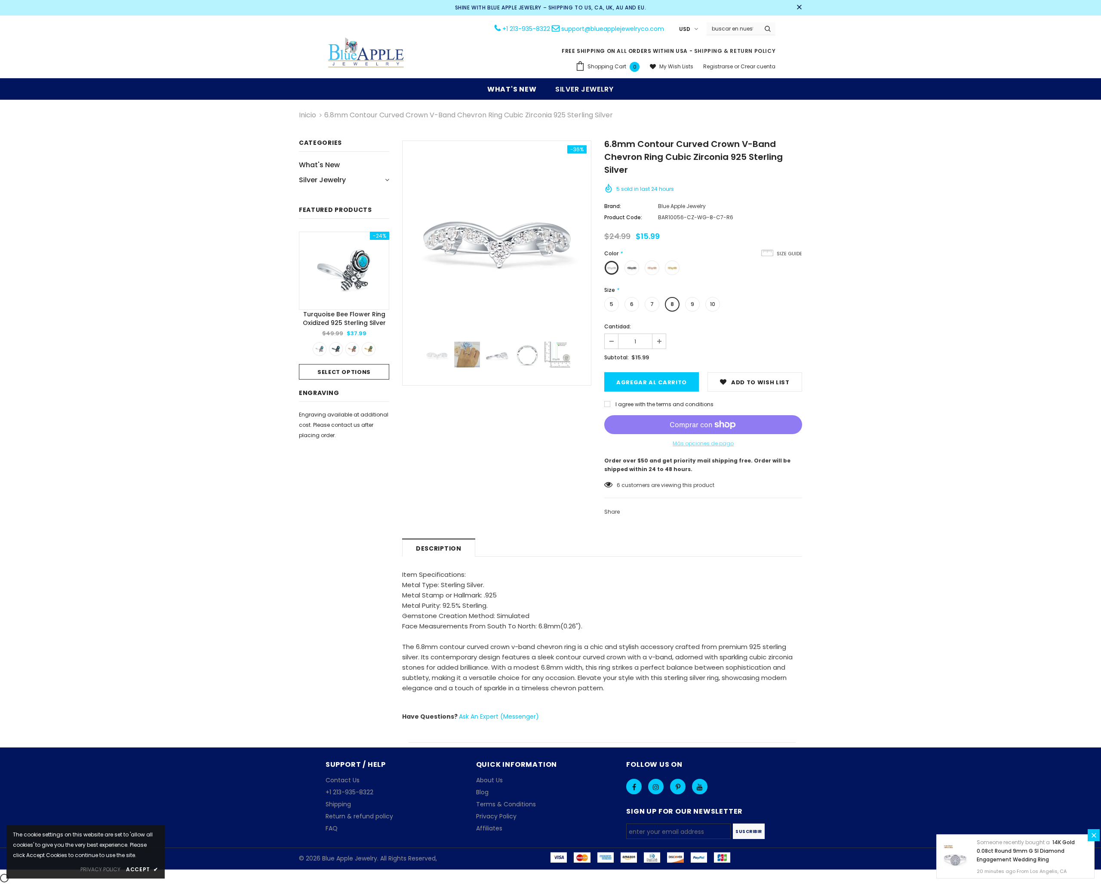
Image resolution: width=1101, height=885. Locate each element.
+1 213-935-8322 (526, 28)
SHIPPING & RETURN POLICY (734, 51)
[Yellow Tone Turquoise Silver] (368, 349)
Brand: (612, 206)
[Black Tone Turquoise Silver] (335, 349)
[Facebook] (634, 786)
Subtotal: (616, 357)
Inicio (307, 115)
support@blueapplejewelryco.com (612, 28)
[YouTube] (699, 786)
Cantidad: (617, 326)
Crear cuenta (758, 66)
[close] (799, 7)
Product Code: (623, 217)
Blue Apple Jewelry (682, 206)
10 (712, 304)
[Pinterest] (678, 786)
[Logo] (366, 53)
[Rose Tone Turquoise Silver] (352, 349)
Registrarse (718, 66)
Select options (344, 372)
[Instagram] (656, 786)
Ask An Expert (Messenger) (499, 716)
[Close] (1094, 835)
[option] (344, 306)
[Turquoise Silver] (319, 349)
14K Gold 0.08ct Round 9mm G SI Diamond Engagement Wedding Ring (1026, 851)
